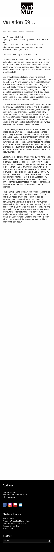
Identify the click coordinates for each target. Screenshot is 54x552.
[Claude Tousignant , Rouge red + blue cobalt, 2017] (14, 304)
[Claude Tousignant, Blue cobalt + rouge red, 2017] (39, 287)
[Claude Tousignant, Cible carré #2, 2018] (39, 269)
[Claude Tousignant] (14, 322)
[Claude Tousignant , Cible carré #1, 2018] (14, 287)
